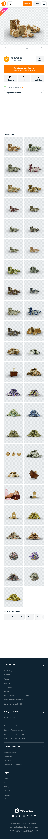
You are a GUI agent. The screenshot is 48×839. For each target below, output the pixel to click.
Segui (40, 60)
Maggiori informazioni (13, 91)
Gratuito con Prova (24, 68)
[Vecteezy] (3, 3)
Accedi (37, 4)
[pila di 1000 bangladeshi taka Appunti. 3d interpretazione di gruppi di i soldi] (13, 514)
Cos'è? (23, 87)
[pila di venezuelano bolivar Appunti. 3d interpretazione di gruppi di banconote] (13, 555)
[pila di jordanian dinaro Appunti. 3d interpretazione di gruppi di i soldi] (13, 432)
